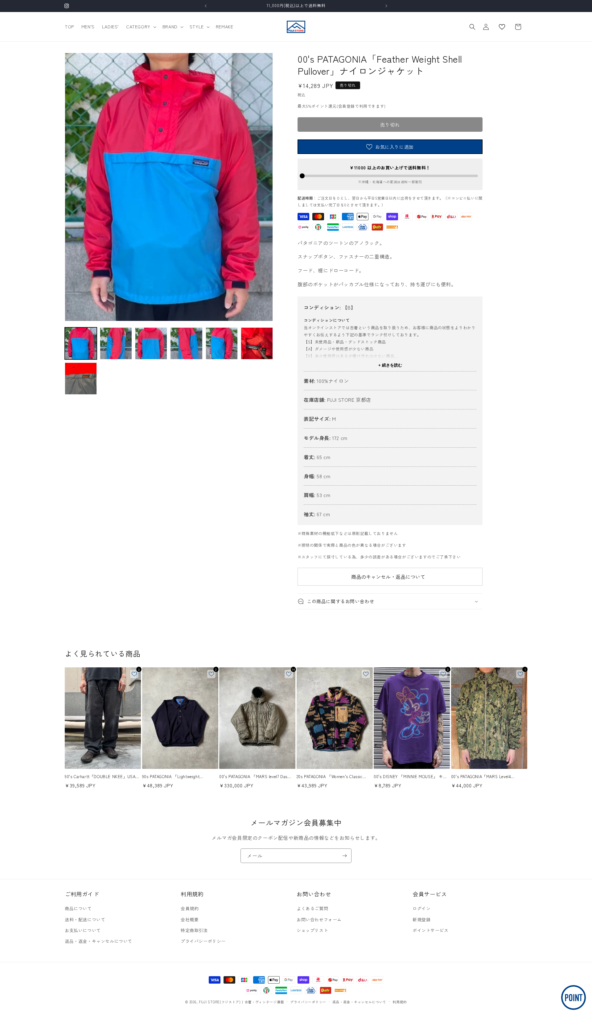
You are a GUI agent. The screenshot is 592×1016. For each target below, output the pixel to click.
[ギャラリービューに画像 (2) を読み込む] (116, 343)
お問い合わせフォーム (319, 919)
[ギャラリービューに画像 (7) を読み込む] (81, 379)
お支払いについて (83, 930)
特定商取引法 (194, 930)
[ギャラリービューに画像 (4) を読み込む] (186, 343)
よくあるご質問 (312, 908)
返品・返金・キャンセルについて (98, 941)
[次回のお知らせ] (386, 6)
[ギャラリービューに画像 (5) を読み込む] (222, 343)
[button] (140, 26)
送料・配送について (85, 919)
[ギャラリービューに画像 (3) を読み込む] (151, 343)
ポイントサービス (431, 930)
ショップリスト (312, 930)
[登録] (344, 855)
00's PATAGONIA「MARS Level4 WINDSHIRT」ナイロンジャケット (483, 776)
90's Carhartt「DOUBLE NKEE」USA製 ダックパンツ (102, 776)
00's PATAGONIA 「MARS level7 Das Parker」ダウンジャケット (253, 776)
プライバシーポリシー (203, 941)
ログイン (421, 908)
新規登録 (421, 919)
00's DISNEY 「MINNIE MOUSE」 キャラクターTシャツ (410, 776)
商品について (78, 908)
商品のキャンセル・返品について (388, 576)
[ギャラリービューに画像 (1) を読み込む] (81, 343)
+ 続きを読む (390, 365)
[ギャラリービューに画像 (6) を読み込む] (257, 343)
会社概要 (190, 919)
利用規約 (400, 1001)
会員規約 (190, 908)
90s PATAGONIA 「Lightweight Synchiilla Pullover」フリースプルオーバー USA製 (178, 776)
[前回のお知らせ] (205, 6)
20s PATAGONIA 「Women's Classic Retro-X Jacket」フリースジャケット (332, 776)
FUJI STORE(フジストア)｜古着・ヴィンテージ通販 (241, 1001)
